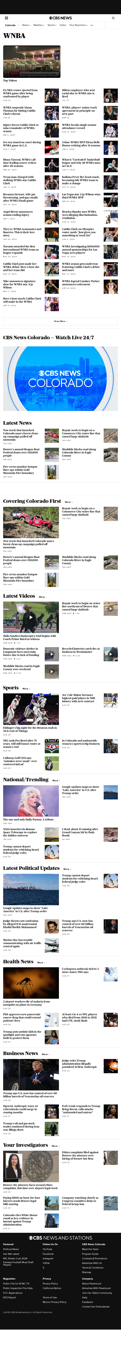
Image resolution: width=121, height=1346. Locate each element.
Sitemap (86, 1272)
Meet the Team (90, 1249)
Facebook (48, 1254)
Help (84, 1297)
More (68, 502)
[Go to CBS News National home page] (60, 18)
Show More (59, 321)
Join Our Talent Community (97, 1293)
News (25, 25)
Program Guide (90, 1254)
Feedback (87, 1302)
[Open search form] (113, 18)
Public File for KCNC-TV (16, 1283)
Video (63, 25)
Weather (38, 25)
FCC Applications (12, 1293)
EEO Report (9, 1297)
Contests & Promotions (94, 1258)
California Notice (52, 1288)
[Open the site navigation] (23, 18)
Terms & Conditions (92, 1267)
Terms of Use (50, 1297)
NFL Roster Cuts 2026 (15, 1258)
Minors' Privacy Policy (54, 1302)
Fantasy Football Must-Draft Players (18, 1263)
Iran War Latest (11, 1254)
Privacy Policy (50, 1283)
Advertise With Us (92, 1263)
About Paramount (91, 1283)
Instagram (48, 1258)
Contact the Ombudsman (96, 1306)
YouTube (47, 1249)
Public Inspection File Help (18, 1288)
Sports (51, 25)
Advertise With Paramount (96, 1288)
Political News (11, 1249)
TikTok (46, 1263)
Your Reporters (77, 25)
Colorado (10, 25)
